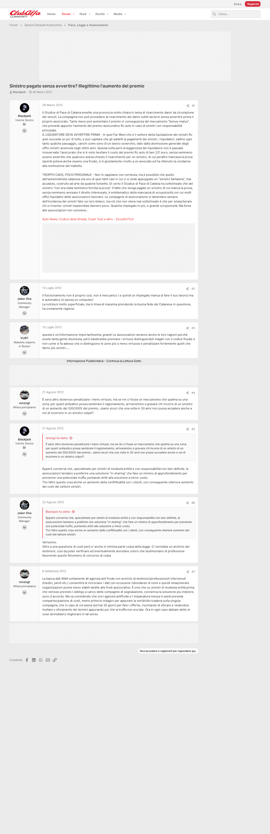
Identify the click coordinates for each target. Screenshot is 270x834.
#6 (193, 503)
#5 (193, 429)
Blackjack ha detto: (58, 511)
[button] (73, 14)
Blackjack (19, 92)
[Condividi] (188, 106)
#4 (193, 393)
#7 (193, 572)
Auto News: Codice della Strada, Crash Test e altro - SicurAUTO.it (88, 219)
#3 (193, 328)
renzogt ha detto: (57, 438)
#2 (193, 289)
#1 (193, 105)
